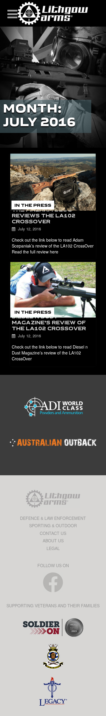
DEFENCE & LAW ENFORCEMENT (53, 518)
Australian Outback (53, 443)
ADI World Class (53, 407)
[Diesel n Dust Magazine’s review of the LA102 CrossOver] (53, 290)
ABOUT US (53, 540)
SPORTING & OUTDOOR (53, 525)
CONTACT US (53, 533)
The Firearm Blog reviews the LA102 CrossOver (43, 216)
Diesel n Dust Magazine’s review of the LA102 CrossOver (49, 323)
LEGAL (53, 548)
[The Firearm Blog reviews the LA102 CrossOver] (53, 182)
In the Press (32, 205)
